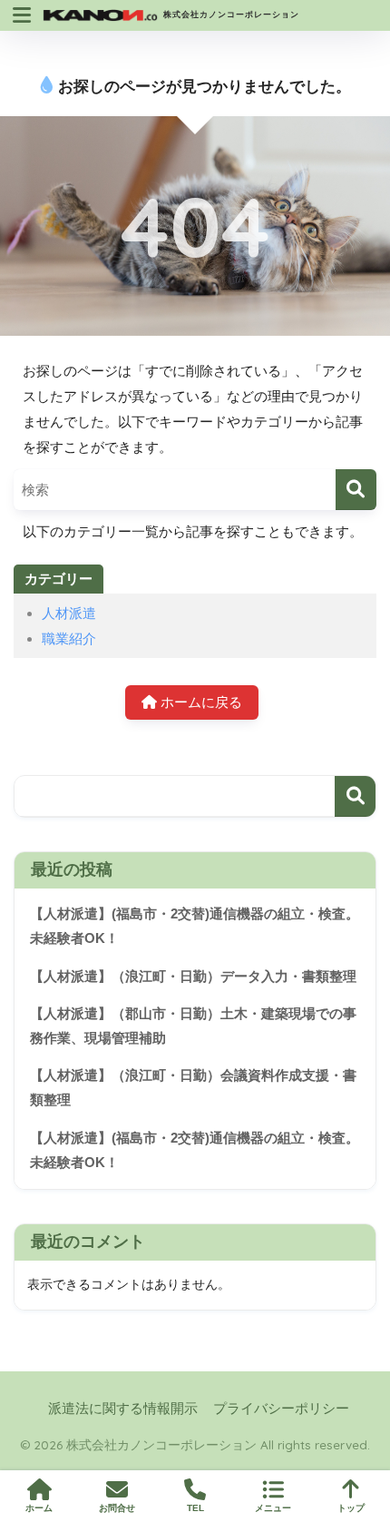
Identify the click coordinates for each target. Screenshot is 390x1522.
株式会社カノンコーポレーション (229, 14)
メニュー (273, 1508)
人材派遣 (69, 613)
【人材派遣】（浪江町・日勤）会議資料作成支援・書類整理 (193, 1087)
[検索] (356, 489)
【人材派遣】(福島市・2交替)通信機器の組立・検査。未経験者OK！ (194, 926)
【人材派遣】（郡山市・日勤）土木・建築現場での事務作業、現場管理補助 (193, 1026)
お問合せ (117, 1508)
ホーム (39, 1508)
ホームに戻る (199, 702)
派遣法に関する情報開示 (123, 1408)
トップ (351, 1508)
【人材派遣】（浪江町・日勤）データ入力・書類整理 (193, 976)
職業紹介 (69, 638)
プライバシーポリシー (281, 1408)
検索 (355, 796)
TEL (195, 1508)
